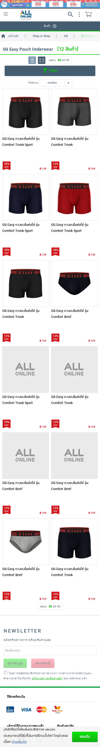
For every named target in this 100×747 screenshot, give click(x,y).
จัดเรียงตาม (33, 82)
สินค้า (47, 26)
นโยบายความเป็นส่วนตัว (47, 678)
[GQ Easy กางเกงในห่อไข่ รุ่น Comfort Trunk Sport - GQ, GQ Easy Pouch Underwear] (25, 111)
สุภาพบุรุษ (15, 663)
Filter (53, 70)
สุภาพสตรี (42, 663)
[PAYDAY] (50, 4)
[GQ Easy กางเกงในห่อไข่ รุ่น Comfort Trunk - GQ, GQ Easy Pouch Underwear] (74, 111)
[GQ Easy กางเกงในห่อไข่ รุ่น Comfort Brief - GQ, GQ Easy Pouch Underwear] (74, 283)
